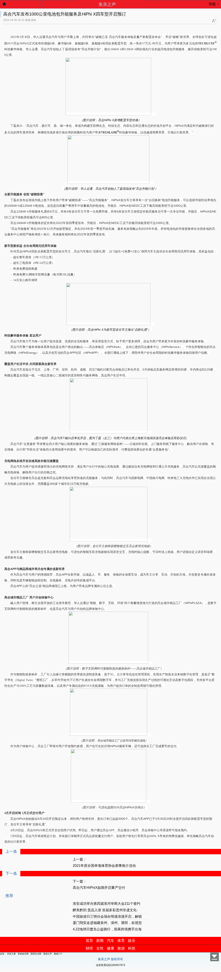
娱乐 (131, 941)
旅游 (121, 948)
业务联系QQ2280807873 (110, 965)
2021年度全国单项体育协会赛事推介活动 (104, 865)
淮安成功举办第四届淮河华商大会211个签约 (106, 903)
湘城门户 (58, 954)
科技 (131, 948)
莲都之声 (47, 954)
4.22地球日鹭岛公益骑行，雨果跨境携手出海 (107, 929)
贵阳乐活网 (35, 954)
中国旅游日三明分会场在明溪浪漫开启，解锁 (107, 916)
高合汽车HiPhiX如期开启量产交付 (99, 887)
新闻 (100, 941)
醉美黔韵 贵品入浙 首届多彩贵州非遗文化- (105, 910)
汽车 (110, 941)
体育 (121, 941)
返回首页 (6, 5)
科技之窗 (11, 954)
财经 (89, 948)
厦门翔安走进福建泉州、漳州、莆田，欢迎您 (107, 923)
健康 (110, 948)
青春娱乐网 (23, 954)
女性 (100, 948)
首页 (89, 941)
